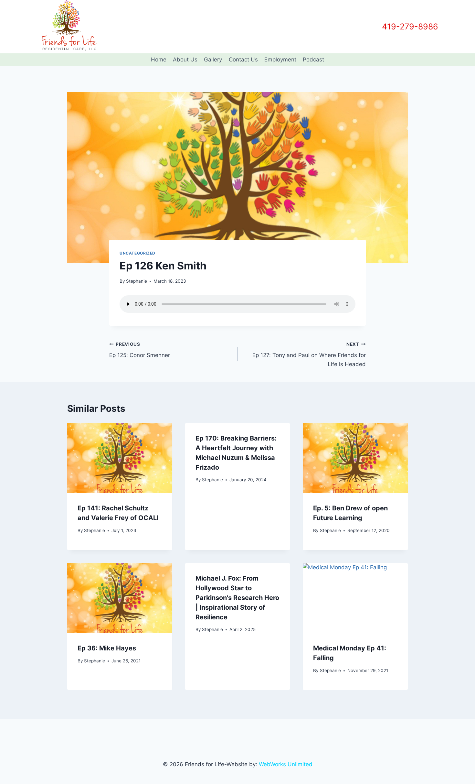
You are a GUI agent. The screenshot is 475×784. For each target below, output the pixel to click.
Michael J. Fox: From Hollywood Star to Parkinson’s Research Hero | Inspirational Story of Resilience (237, 597)
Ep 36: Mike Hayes (107, 648)
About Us (185, 59)
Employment (280, 59)
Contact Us (243, 59)
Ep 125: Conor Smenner (139, 350)
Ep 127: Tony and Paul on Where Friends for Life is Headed (309, 354)
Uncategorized (137, 253)
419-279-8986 (410, 26)
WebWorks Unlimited (285, 764)
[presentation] (119, 458)
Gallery (213, 59)
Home (158, 59)
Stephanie (136, 281)
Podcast (313, 59)
